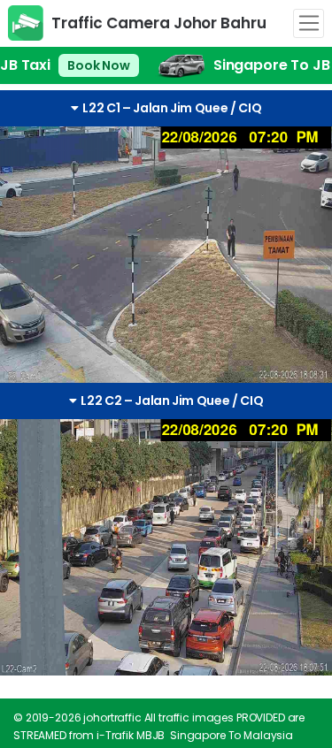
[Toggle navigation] (308, 24)
